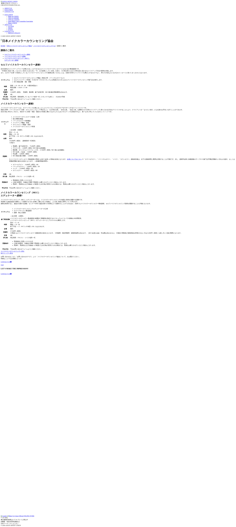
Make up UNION (13, 16)
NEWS (10, 28)
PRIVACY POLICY (14, 33)
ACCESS (11, 26)
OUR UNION (8, 10)
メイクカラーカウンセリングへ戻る (12, 251)
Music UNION (12, 23)
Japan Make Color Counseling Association (20, 21)
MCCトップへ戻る (7, 253)
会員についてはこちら (74, 159)
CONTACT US (9, 11)
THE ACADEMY (13, 18)
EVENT (10, 29)
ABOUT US (8, 8)
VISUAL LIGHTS (13, 19)
